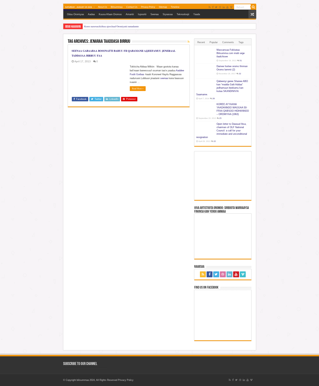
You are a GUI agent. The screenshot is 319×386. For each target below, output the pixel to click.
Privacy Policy (148, 7)
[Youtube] (227, 7)
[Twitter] (216, 7)
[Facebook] (213, 7)
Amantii (130, 14)
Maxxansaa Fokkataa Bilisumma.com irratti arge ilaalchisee (231, 53)
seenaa (164, 78)
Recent (201, 42)
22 (215, 141)
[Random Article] (252, 14)
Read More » (137, 88)
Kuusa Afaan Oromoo (110, 14)
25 (220, 118)
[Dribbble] (220, 7)
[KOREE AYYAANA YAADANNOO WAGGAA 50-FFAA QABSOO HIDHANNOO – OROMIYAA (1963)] (205, 109)
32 (240, 74)
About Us (102, 7)
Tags (241, 42)
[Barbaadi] (253, 7)
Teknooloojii (183, 14)
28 (213, 98)
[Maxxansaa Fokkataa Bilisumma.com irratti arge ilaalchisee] (205, 54)
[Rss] (209, 7)
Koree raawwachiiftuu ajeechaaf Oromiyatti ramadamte (111, 26)
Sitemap (163, 7)
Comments (228, 42)
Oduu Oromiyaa (75, 14)
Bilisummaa (117, 7)
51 (241, 61)
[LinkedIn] (223, 7)
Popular (214, 42)
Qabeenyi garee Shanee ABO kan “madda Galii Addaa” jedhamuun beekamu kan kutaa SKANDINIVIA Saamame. (222, 88)
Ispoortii (142, 14)
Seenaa (154, 14)
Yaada (196, 14)
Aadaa (91, 14)
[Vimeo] (231, 7)
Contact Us (131, 7)
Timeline (175, 7)
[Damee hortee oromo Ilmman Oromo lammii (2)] (205, 71)
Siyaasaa (168, 14)
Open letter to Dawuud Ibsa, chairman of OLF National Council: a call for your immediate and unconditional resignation (221, 131)
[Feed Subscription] (189, 41)
